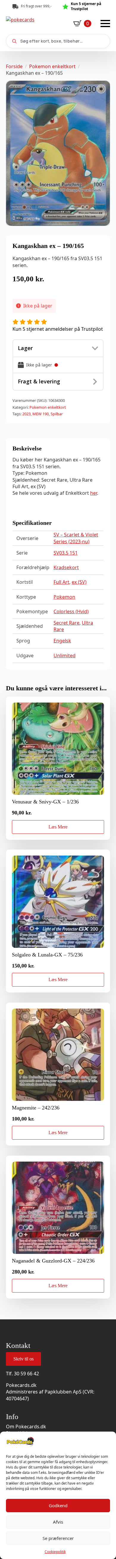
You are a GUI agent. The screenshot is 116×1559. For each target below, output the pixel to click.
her (93, 493)
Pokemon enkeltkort (52, 66)
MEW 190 (40, 413)
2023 (26, 413)
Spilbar (57, 413)
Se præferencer (58, 1538)
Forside (14, 66)
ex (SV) (79, 582)
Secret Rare (66, 622)
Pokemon (64, 597)
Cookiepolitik (55, 1551)
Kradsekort (66, 567)
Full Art (61, 582)
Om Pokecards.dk (26, 1426)
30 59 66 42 (26, 1373)
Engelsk (62, 640)
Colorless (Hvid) (71, 611)
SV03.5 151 (66, 553)
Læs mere (58, 826)
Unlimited (65, 655)
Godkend (58, 1505)
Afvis (58, 1522)
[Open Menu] (105, 23)
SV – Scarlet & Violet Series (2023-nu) (76, 537)
